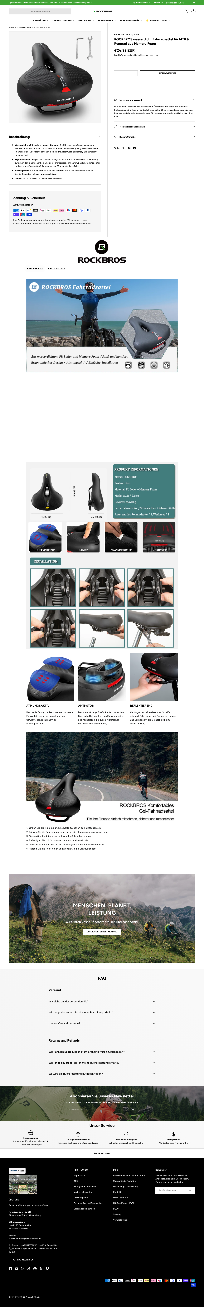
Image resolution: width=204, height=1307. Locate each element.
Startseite (12, 27)
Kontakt (117, 1192)
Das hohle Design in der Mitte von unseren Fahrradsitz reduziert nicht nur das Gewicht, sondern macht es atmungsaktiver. (49, 718)
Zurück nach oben (102, 1153)
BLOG (116, 1208)
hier (116, 116)
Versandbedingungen (82, 2)
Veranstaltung (120, 1219)
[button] (154, 81)
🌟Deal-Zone (152, 20)
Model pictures (120, 1197)
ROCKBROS (119, 34)
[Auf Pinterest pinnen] (134, 148)
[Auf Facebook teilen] (129, 148)
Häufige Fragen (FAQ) (123, 1203)
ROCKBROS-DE (20, 1297)
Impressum (79, 1175)
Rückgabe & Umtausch (85, 1186)
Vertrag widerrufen (23, 1260)
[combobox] (40, 11)
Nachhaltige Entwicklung (125, 1186)
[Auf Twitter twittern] (123, 148)
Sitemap (117, 1214)
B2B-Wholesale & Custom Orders (129, 1175)
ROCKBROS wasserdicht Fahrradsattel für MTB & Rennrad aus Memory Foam (35, 27)
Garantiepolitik (81, 1197)
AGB (76, 1181)
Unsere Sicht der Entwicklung (102, 931)
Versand (127, 55)
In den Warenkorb (167, 73)
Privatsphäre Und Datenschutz (88, 1203)
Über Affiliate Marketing (124, 1181)
